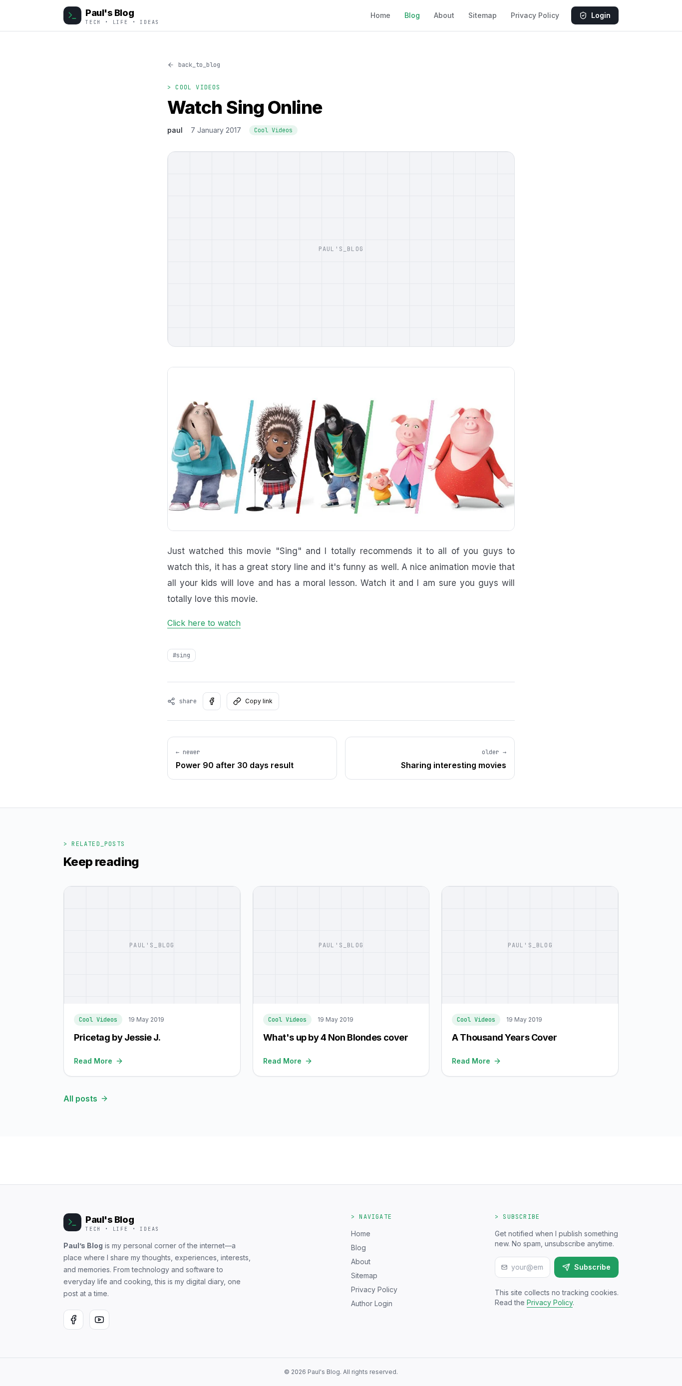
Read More (93, 1061)
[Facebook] (73, 1320)
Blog (412, 15)
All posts (80, 1099)
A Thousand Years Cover (504, 1037)
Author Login (371, 1303)
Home (380, 15)
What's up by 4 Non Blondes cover (335, 1037)
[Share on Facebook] (212, 701)
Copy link (259, 701)
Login (601, 15)
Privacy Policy (535, 15)
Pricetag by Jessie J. (117, 1037)
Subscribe (592, 1267)
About (444, 15)
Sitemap (482, 15)
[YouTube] (99, 1320)
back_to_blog (199, 65)
